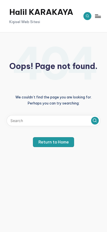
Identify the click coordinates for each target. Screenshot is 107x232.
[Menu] (97, 16)
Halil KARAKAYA (41, 12)
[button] (95, 121)
